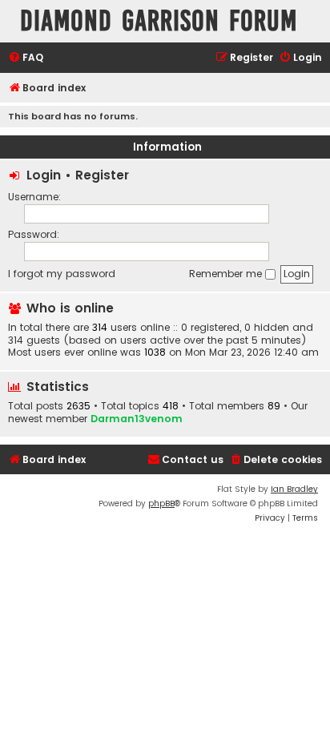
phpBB (161, 503)
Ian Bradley (294, 489)
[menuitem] (25, 58)
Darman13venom (137, 418)
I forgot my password (61, 273)
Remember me (227, 273)
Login (43, 175)
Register (102, 175)
